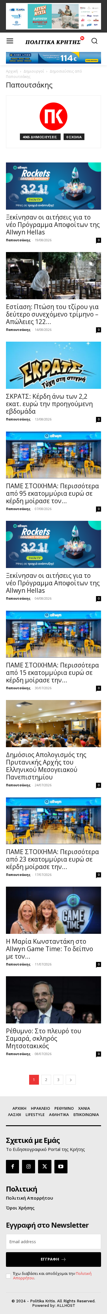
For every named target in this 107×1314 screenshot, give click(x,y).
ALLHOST (66, 1305)
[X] (44, 1166)
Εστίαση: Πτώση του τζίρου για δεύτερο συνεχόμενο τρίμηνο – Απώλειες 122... (52, 314)
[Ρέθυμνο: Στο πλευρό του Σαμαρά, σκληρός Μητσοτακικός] (53, 999)
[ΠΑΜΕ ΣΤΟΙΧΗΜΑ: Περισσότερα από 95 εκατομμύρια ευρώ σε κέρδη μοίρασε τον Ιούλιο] (53, 454)
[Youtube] (60, 1166)
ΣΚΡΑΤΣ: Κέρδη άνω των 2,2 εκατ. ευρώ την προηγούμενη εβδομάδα (49, 403)
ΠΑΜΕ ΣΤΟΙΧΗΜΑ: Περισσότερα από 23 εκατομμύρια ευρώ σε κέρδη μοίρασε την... (52, 859)
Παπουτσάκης (18, 240)
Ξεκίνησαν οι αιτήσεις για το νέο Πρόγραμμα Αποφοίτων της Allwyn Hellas (53, 224)
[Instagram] (28, 1166)
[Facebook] (12, 1166)
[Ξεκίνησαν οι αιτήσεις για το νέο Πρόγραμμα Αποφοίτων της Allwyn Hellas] (53, 186)
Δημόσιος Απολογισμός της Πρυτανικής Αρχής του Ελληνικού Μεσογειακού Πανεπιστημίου (46, 765)
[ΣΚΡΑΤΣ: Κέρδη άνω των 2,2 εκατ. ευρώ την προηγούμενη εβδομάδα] (53, 365)
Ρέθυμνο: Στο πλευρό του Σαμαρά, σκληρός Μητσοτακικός (43, 1038)
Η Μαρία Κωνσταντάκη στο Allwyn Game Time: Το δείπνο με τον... (49, 948)
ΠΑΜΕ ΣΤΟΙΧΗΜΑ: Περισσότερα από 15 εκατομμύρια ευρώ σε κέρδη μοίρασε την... (52, 672)
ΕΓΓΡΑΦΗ (50, 1259)
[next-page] (71, 1080)
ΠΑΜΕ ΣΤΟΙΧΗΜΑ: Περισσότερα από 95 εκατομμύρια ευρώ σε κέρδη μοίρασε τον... (52, 493)
